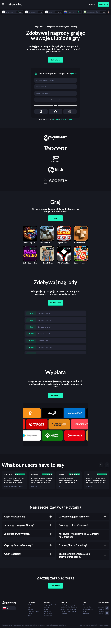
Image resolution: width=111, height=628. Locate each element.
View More (63, 613)
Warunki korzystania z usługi (88, 625)
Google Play (47, 611)
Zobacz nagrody (55, 395)
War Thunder (87, 607)
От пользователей (88, 609)
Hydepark (86, 605)
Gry (29, 607)
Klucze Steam (48, 615)
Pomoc (30, 613)
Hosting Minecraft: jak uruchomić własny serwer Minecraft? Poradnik (69, 611)
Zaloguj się (91, 4)
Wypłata (30, 609)
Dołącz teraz (103, 4)
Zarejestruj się (55, 100)
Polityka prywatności (103, 625)
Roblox (85, 611)
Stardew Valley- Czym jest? (68, 609)
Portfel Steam (48, 613)
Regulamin (56, 119)
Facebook (101, 609)
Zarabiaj (30, 605)
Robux (46, 609)
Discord (100, 613)
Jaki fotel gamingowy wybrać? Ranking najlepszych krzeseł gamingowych (69, 605)
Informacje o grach (33, 611)
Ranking (46, 607)
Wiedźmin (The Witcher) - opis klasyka (69, 607)
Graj (55, 218)
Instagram (101, 611)
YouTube (101, 607)
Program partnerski (50, 605)
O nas (29, 615)
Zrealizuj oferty (55, 303)
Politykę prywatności (66, 119)
